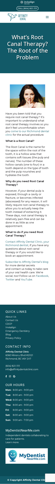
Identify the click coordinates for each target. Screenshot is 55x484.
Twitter (10, 279)
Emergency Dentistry (18, 331)
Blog (8, 334)
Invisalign (11, 327)
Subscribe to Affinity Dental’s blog (27, 261)
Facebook (42, 275)
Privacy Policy (13, 338)
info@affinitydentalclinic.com (22, 369)
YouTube (26, 279)
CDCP (9, 324)
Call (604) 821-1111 (27, 8)
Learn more (12, 442)
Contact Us (12, 320)
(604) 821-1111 (13, 366)
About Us (11, 316)
